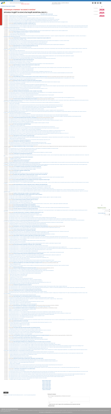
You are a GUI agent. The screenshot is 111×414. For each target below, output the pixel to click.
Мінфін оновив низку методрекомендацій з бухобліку (17, 138)
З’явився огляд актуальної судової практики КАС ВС (17, 50)
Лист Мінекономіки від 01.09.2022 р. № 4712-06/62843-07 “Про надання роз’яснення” (21, 121)
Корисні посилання (17, 0)
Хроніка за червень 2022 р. (46, 384)
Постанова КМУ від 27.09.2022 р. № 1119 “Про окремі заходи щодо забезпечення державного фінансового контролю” (26, 301)
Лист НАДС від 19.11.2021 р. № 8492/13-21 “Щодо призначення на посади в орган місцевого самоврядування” (25, 129)
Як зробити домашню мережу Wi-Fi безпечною (16, 75)
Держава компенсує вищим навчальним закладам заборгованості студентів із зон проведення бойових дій (25, 279)
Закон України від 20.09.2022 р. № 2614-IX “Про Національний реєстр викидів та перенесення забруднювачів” (25, 288)
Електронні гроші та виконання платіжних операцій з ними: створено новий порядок (22, 340)
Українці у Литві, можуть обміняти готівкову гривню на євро (18, 274)
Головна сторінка (57, 2)
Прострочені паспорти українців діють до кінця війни (17, 83)
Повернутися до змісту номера (8, 6)
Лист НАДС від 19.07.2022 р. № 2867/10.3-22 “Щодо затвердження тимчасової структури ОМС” (23, 149)
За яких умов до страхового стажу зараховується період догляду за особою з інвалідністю (23, 336)
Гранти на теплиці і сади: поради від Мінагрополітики (17, 29)
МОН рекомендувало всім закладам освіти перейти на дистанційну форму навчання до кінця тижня (24, 283)
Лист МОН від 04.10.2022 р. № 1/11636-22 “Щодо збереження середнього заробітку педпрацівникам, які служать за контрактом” (28, 269)
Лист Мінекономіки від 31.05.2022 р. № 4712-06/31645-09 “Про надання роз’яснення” (21, 70)
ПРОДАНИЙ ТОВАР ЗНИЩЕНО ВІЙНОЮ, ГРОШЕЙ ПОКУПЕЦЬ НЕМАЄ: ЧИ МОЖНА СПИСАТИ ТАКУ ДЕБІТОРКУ (30, 174)
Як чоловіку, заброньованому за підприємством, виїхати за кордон (19, 323)
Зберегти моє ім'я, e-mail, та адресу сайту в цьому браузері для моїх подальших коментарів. (64, 404)
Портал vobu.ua (65, 2)
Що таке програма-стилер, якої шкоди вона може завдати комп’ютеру (20, 302)
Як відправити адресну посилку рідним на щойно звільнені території (20, 379)
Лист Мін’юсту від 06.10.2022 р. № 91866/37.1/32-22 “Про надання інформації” (20, 195)
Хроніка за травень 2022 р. (46, 385)
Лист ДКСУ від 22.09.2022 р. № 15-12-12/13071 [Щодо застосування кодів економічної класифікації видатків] (25, 273)
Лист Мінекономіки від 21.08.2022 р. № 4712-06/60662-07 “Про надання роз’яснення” (21, 68)
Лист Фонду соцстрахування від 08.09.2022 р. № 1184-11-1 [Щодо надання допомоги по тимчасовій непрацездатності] (26, 256)
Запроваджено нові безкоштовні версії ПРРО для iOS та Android (19, 355)
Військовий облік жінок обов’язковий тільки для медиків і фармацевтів (20, 113)
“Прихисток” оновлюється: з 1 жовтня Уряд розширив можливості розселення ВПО (22, 362)
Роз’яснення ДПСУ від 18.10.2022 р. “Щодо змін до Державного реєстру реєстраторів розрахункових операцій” (25, 178)
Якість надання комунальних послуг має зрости (17, 318)
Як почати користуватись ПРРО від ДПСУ (16, 326)
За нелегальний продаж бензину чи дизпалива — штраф (18, 39)
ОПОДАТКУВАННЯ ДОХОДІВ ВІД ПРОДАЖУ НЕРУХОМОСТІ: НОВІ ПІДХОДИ (24, 117)
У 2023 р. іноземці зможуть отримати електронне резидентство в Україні (20, 47)
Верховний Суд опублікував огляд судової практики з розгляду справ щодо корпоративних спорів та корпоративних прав (28, 223)
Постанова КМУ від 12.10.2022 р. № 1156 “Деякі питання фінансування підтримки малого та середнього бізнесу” (25, 214)
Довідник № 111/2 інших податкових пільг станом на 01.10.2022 (18, 310)
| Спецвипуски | (9, 0)
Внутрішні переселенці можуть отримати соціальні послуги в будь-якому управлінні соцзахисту (24, 175)
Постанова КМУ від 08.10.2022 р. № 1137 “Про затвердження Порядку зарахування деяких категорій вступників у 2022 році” (27, 240)
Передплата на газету (102, 207)
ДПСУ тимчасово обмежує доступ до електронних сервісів (18, 275)
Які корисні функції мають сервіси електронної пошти (17, 34)
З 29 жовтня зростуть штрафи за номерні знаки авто (17, 33)
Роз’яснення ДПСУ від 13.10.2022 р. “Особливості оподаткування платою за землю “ (21, 216)
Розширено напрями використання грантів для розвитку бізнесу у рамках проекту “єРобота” (23, 354)
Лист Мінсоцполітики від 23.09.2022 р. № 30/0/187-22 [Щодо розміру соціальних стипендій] (22, 169)
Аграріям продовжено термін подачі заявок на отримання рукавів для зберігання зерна (23, 79)
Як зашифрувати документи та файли (15, 158)
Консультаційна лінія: (101, 213)
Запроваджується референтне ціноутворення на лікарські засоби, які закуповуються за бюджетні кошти (25, 328)
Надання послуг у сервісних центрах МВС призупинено (18, 241)
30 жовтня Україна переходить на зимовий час (17, 54)
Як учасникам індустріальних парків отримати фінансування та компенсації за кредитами (23, 24)
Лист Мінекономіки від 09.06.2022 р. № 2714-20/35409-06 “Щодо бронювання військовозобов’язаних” (24, 93)
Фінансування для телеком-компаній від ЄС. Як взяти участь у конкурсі (20, 62)
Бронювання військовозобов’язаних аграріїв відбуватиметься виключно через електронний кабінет (24, 213)
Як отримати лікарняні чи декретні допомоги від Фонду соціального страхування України (23, 228)
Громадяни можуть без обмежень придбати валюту (17, 125)
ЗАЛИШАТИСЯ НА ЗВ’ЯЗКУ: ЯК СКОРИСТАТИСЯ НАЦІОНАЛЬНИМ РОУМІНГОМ (21, 278)
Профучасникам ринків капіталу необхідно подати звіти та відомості (20, 324)
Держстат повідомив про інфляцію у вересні (16, 266)
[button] (101, 6)
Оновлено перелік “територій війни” (15, 363)
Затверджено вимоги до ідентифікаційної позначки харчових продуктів (20, 66)
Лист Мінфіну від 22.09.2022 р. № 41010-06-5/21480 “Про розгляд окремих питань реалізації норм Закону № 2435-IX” (26, 271)
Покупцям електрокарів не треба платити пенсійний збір (18, 239)
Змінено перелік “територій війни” (15, 103)
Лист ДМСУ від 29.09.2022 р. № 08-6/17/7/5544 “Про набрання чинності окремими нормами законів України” (25, 331)
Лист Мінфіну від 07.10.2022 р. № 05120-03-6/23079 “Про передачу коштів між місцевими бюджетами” (24, 198)
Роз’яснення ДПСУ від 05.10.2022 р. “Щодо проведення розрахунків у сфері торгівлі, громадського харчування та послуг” (27, 315)
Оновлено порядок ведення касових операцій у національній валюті (20, 258)
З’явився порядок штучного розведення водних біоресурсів (18, 16)
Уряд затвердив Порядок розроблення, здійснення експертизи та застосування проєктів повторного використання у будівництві (29, 173)
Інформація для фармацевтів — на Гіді (15, 171)
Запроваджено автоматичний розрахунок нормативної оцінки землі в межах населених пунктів (24, 144)
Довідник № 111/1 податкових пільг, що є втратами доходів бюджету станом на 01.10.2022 (22, 309)
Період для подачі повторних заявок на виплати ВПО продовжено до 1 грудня (21, 202)
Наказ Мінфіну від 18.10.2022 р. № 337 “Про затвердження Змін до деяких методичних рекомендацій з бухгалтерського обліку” (27, 142)
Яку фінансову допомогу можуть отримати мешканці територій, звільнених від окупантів (23, 294)
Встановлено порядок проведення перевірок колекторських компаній (20, 159)
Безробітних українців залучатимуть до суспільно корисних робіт (19, 89)
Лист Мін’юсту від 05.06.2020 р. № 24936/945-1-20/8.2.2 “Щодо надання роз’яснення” (21, 96)
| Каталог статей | (3, 0)
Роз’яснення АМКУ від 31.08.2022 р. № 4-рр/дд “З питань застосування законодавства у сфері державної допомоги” (26, 332)
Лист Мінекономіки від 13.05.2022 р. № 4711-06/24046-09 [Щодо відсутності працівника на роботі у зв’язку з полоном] (26, 108)
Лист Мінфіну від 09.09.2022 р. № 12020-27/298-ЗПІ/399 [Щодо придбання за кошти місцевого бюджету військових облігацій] (27, 57)
